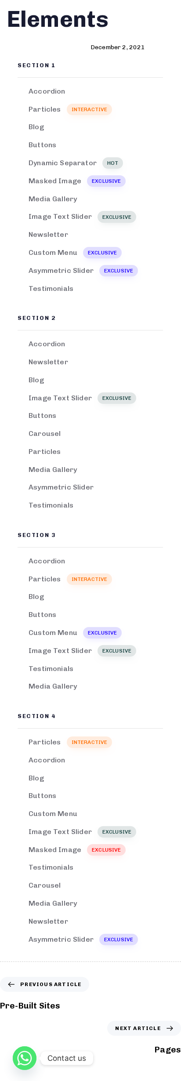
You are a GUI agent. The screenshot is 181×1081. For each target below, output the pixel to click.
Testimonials (51, 288)
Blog (36, 127)
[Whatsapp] (24, 1058)
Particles (68, 109)
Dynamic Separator (73, 163)
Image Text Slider (80, 216)
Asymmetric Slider (81, 270)
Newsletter (48, 234)
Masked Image (75, 181)
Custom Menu (73, 252)
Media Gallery (53, 199)
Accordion (47, 91)
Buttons (42, 145)
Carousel (45, 433)
